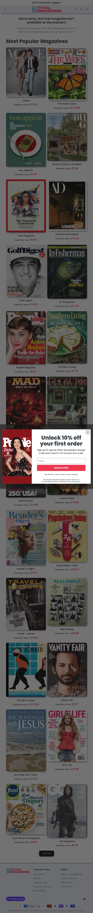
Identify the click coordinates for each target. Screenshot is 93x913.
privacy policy (76, 481)
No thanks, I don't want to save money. (61, 474)
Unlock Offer (61, 467)
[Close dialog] (88, 432)
